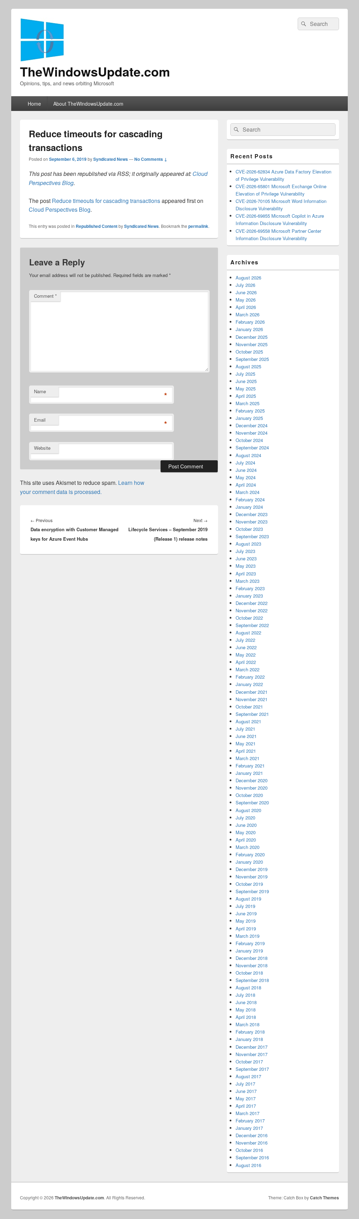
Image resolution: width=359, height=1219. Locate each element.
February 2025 (250, 410)
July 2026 (245, 285)
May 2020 (246, 832)
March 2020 (247, 847)
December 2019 (251, 869)
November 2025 (251, 344)
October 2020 (249, 795)
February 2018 (250, 1031)
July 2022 (245, 640)
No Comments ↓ (150, 159)
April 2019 (246, 928)
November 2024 (251, 432)
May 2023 (246, 565)
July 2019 (245, 906)
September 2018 (252, 980)
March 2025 (247, 403)
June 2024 (246, 470)
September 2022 (252, 625)
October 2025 (249, 351)
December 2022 (251, 603)
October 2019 (249, 884)
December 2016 (251, 1135)
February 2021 (250, 765)
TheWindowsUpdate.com (95, 71)
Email (40, 419)
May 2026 (246, 299)
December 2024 (251, 425)
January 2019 (249, 950)
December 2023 (251, 514)
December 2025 (251, 337)
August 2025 (248, 366)
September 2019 (252, 891)
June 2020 (246, 825)
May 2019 (246, 920)
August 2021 (248, 721)
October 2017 (249, 1061)
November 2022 (251, 610)
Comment (45, 295)
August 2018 (248, 987)
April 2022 (246, 662)
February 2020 (250, 854)
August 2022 (248, 632)
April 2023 (246, 573)
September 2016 (252, 1157)
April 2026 (246, 307)
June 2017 (246, 1091)
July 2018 (245, 994)
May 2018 (246, 1009)
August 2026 (248, 277)
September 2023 (252, 536)
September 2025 (252, 359)
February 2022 (250, 676)
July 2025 (245, 373)
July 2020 (245, 817)
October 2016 (249, 1150)
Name (40, 391)
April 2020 (246, 839)
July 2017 (245, 1083)
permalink (198, 226)
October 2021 (249, 706)
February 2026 (250, 321)
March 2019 (247, 936)
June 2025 (246, 381)
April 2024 (246, 484)
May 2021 (246, 743)
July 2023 (245, 551)
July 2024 (245, 462)
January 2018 (249, 1039)
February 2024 (250, 499)
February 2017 (250, 1120)
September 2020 (252, 802)
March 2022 (247, 669)
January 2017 (249, 1128)
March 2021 (247, 758)
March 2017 (247, 1113)
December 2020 (251, 780)
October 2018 (249, 972)
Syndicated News (110, 159)
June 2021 (246, 736)
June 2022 (246, 647)
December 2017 (251, 1046)
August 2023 (248, 543)
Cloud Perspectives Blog (59, 209)
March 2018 (247, 1024)
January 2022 (249, 684)
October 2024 (249, 440)
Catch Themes (324, 1197)
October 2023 (249, 529)
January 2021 (249, 773)
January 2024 (249, 506)
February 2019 (250, 943)
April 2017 (246, 1105)
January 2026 (249, 329)
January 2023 (249, 595)
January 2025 (249, 418)
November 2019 (251, 876)
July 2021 (245, 728)
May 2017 (246, 1098)
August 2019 (248, 898)
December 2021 (251, 691)
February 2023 (250, 588)
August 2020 (248, 810)
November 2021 (251, 699)
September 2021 (252, 714)
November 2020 (251, 787)
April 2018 (246, 1017)
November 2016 (251, 1142)
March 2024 (247, 492)
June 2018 (246, 1002)
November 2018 (251, 965)
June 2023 (246, 558)
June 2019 (246, 913)
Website (42, 447)
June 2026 (246, 292)
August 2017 (248, 1076)
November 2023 (251, 521)
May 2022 (246, 654)
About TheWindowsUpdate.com (88, 103)
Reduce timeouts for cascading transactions (106, 201)
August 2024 (248, 455)
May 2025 (246, 388)
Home (34, 103)
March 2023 (247, 581)
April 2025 (246, 396)
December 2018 (251, 958)
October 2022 (249, 617)
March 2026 (247, 314)
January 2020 (249, 861)
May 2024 (246, 477)
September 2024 (252, 447)
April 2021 (246, 750)
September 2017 (252, 1069)
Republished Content (96, 226)
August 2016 (248, 1165)
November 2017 (251, 1054)
